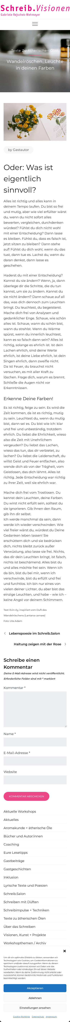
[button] (64, 950)
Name (10, 734)
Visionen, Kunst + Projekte (25, 935)
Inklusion (11, 877)
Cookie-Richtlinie (21, 1016)
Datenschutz (38, 1016)
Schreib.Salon (14, 894)
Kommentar (14, 688)
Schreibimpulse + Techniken (26, 910)
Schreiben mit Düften (21, 902)
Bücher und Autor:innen (23, 836)
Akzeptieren (35, 988)
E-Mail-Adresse (17, 753)
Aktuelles (11, 820)
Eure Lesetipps (16, 853)
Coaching (11, 844)
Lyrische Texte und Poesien (26, 886)
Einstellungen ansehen (35, 1007)
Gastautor (21, 150)
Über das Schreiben (19, 927)
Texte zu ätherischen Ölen (35, 51)
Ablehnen (35, 998)
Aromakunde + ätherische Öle (28, 828)
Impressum (51, 1016)
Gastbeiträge (14, 861)
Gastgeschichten (17, 869)
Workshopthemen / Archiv (25, 943)
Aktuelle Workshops (20, 812)
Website (10, 772)
